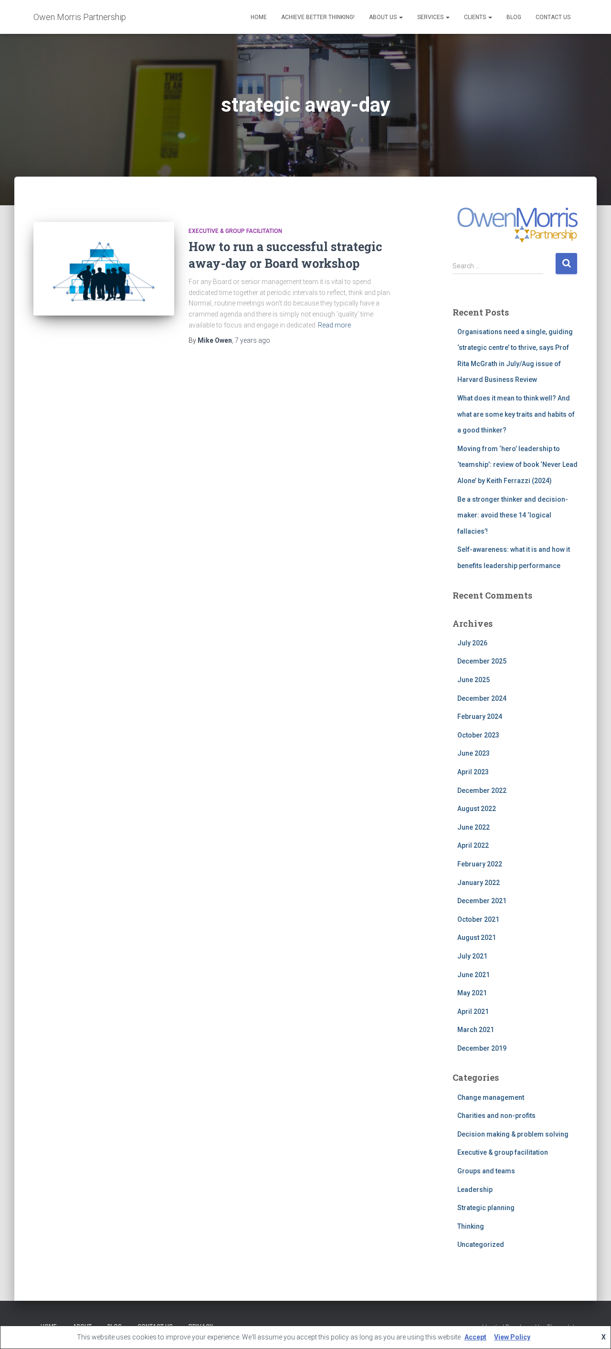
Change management (490, 1097)
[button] (400, 17)
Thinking (470, 1226)
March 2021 (475, 1029)
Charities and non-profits (496, 1115)
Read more (334, 325)
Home (259, 17)
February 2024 (479, 716)
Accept (475, 1337)
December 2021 (481, 901)
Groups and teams (486, 1171)
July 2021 (472, 956)
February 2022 (479, 864)
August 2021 (476, 937)
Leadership (475, 1189)
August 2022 (476, 808)
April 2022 (473, 845)
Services (431, 17)
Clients (475, 17)
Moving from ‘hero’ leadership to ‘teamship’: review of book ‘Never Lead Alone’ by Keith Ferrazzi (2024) (517, 465)
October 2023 (478, 735)
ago (252, 340)
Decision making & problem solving (513, 1134)
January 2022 (478, 882)
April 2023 (473, 772)
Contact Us (553, 17)
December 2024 (481, 698)
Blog (513, 17)
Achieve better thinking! (318, 17)
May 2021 (472, 993)
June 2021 (473, 975)
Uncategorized (480, 1244)
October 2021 (478, 919)
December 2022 (481, 790)
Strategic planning (486, 1208)
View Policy (512, 1337)
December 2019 (481, 1048)
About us (383, 17)
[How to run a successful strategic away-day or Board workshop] (103, 269)
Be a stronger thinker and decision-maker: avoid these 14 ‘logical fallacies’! (512, 515)
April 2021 (473, 1011)
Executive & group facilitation (235, 231)
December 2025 (481, 661)
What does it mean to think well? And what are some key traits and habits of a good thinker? (516, 414)
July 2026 (472, 643)
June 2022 (473, 827)
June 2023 (473, 753)
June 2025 (473, 680)
